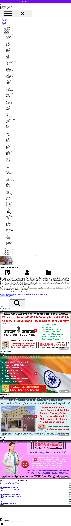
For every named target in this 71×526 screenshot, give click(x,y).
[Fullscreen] (0, 484)
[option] (36, 35)
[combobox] (6, 33)
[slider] (10, 483)
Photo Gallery (4, 21)
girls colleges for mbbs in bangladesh (6, 294)
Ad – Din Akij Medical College (5, 296)
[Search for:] (5, 306)
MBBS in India (4, 19)
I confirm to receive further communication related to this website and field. (12, 521)
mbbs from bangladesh (36, 294)
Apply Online (4, 23)
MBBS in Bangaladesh (43, 294)
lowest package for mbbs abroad (16, 294)
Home (3, 18)
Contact (3, 24)
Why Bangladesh (5, 20)
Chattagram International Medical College (6, 295)
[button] (35, 524)
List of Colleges (4, 22)
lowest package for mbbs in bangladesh (27, 294)
